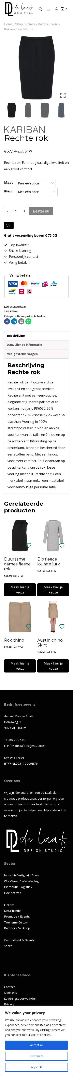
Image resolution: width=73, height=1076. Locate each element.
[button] (63, 69)
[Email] (21, 321)
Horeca (9, 905)
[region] (36, 1041)
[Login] (56, 9)
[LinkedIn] (14, 321)
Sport (8, 946)
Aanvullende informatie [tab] (24, 345)
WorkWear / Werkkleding (21, 881)
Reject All (36, 1067)
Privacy (9, 1004)
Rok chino (14, 640)
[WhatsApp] (28, 321)
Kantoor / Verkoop (17, 928)
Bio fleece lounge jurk (48, 561)
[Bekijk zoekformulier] (38, 9)
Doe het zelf (12, 893)
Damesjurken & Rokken (31, 316)
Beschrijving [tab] (16, 336)
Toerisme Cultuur (16, 922)
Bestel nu (41, 211)
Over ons (10, 992)
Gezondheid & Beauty (19, 940)
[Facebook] (7, 321)
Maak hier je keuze (20, 590)
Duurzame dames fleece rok (17, 564)
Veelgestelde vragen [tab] (22, 354)
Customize (37, 1056)
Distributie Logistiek (18, 887)
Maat (8, 182)
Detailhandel (12, 911)
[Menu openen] (49, 9)
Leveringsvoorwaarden (20, 998)
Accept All (36, 1045)
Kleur (8, 191)
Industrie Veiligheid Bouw (21, 875)
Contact (9, 987)
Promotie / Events (17, 916)
